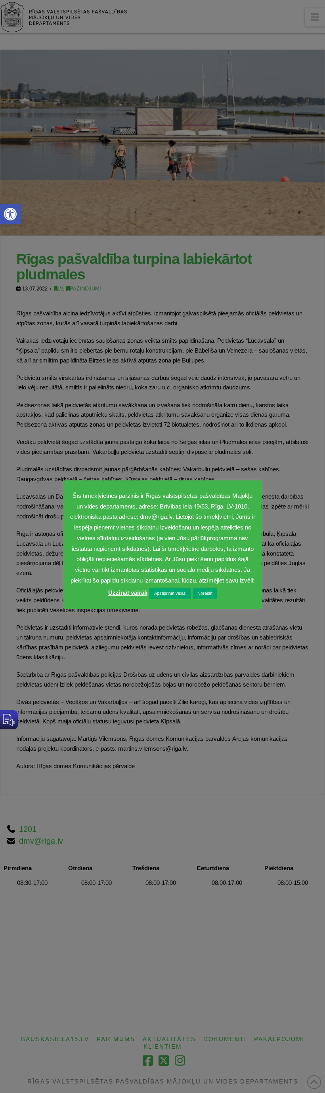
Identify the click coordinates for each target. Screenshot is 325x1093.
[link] (10, 214)
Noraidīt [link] (204, 593)
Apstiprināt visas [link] (170, 593)
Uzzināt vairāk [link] (127, 592)
